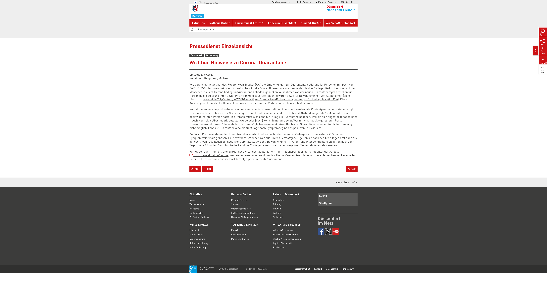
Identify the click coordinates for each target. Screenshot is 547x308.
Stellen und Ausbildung (243, 212)
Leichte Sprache (303, 2)
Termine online (196, 204)
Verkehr (277, 212)
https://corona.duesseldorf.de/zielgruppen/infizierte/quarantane (241, 159)
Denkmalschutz (197, 238)
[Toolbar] (536, 50)
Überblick (194, 230)
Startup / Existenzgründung (287, 238)
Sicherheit (278, 217)
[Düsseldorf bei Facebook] (321, 231)
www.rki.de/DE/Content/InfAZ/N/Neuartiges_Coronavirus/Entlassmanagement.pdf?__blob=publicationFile (270, 99)
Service (234, 204)
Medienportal (204, 29)
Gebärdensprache (281, 2)
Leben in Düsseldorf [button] (282, 23)
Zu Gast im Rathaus (199, 217)
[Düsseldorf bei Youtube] (335, 231)
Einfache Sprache (326, 2)
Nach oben (342, 182)
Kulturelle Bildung (198, 243)
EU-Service (278, 247)
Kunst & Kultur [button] (311, 23)
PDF (196, 169)
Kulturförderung (197, 247)
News (192, 199)
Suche (323, 195)
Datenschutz (332, 268)
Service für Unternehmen (285, 234)
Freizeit (234, 230)
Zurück (352, 169)
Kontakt (318, 268)
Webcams (194, 208)
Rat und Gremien (239, 199)
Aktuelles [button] (198, 23)
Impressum (348, 268)
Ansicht (349, 2)
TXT (208, 169)
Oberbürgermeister (241, 208)
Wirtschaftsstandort (283, 230)
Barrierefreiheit (302, 268)
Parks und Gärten (240, 238)
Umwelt (277, 208)
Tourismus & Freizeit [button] (249, 23)
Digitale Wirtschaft (282, 243)
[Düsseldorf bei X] (328, 231)
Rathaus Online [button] (219, 23)
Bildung (277, 204)
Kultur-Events (196, 234)
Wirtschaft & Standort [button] (340, 23)
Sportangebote (238, 234)
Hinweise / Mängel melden (244, 217)
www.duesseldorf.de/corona (210, 155)
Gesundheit (278, 199)
